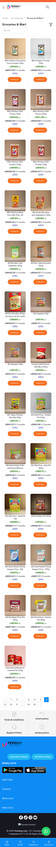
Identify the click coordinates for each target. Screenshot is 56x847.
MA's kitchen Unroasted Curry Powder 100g (15, 62)
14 (28, 704)
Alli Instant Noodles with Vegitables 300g (41, 213)
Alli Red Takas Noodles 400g (41, 264)
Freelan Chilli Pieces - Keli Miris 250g (41, 365)
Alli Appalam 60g (40, 313)
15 (34, 704)
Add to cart (15, 79)
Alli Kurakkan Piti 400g (41, 516)
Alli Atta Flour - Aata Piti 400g (41, 466)
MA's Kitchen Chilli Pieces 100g (15, 112)
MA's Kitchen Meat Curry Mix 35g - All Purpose (15, 213)
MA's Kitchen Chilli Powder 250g (15, 163)
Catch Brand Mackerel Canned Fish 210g (15, 669)
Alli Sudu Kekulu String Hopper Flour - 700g (41, 568)
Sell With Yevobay (42, 757)
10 (11, 704)
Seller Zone (7, 808)
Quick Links (7, 780)
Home (5, 18)
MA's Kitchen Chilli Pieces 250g (41, 112)
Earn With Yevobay (18, 757)
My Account (7, 798)
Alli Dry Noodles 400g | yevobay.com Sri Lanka (15, 314)
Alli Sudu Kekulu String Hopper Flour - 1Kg (15, 568)
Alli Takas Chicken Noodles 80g (15, 416)
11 (17, 704)
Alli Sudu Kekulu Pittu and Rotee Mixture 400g (15, 466)
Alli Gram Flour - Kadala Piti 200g (41, 416)
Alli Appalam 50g (15, 364)
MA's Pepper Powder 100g (41, 62)
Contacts (6, 789)
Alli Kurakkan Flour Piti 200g (15, 618)
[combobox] (14, 31)
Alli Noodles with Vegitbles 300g (15, 264)
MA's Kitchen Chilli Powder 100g (41, 163)
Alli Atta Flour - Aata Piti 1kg (15, 517)
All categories (17, 18)
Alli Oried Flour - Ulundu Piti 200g (41, 618)
